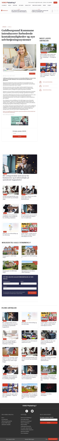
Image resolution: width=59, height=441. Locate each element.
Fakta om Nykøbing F (25, 422)
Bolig (9, 5)
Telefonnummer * (6, 281)
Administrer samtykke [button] (6, 424)
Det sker (21, 5)
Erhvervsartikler (24, 424)
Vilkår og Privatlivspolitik (7, 421)
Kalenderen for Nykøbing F (26, 421)
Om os (3, 417)
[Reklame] (19, 120)
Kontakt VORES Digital (6, 422)
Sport (44, 5)
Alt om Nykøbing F (24, 433)
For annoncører (5, 419)
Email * (22, 281)
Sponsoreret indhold (25, 431)
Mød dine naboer (36, 5)
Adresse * (5, 286)
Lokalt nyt (28, 5)
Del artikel (31, 73)
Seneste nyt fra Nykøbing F (26, 417)
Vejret (49, 5)
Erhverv (15, 5)
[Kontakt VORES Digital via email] (32, 411)
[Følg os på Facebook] (26, 411)
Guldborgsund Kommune (26, 426)
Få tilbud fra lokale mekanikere (27, 429)
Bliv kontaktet (32, 293)
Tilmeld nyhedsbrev (53, 439)
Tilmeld (55, 2)
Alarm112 (4, 5)
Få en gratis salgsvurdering (26, 428)
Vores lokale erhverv (25, 419)
